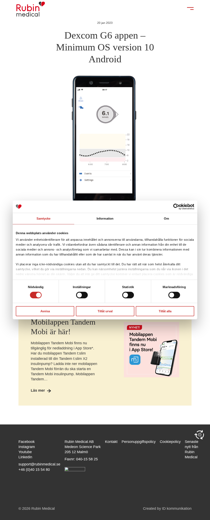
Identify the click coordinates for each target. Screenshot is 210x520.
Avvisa (45, 311)
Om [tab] (166, 218)
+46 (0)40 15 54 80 (34, 470)
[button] (200, 435)
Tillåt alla (165, 311)
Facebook (26, 442)
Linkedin (25, 457)
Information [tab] (105, 218)
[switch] (82, 295)
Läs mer (38, 390)
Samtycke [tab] (44, 218)
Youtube (25, 452)
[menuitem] (113, 449)
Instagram (26, 447)
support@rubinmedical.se (39, 464)
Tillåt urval (105, 311)
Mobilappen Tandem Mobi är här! (63, 327)
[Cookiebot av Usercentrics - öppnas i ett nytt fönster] (176, 207)
